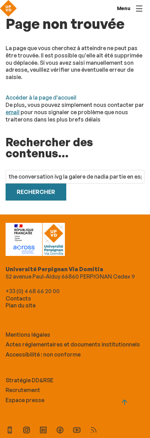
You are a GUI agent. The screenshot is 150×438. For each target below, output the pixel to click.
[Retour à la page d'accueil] (8, 8)
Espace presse (25, 400)
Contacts (18, 298)
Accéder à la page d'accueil (41, 97)
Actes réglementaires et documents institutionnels (73, 344)
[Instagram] (26, 431)
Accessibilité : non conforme (43, 354)
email (13, 112)
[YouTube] (77, 431)
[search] (75, 176)
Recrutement (23, 389)
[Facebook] (60, 431)
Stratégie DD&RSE (29, 380)
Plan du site (21, 305)
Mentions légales (28, 334)
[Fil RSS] (93, 431)
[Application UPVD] (10, 431)
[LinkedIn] (43, 431)
